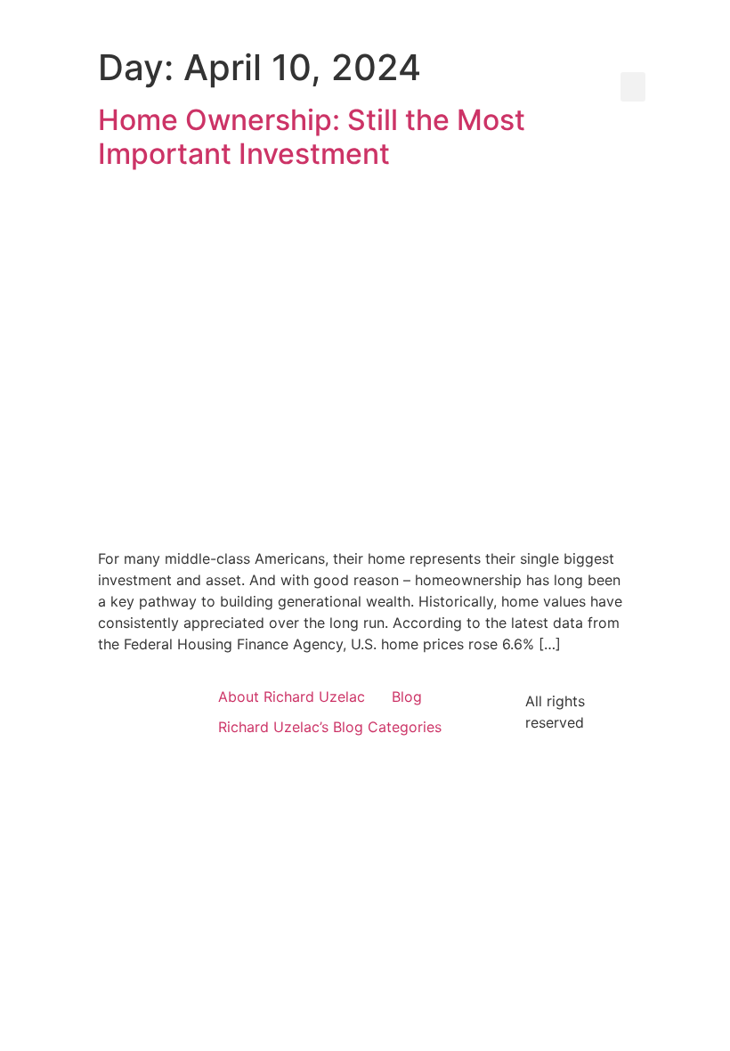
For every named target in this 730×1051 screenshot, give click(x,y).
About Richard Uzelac (291, 696)
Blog (407, 696)
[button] (632, 87)
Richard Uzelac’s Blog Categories (330, 727)
